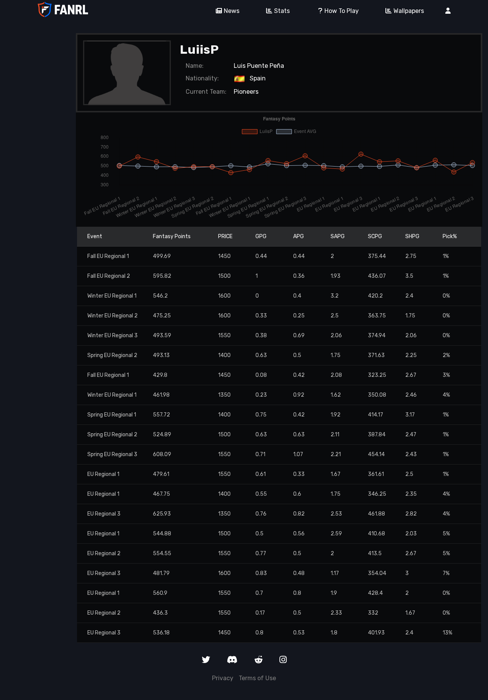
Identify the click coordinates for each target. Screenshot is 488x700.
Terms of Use (257, 678)
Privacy (222, 678)
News (231, 10)
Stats (282, 10)
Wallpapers (408, 10)
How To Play (341, 10)
